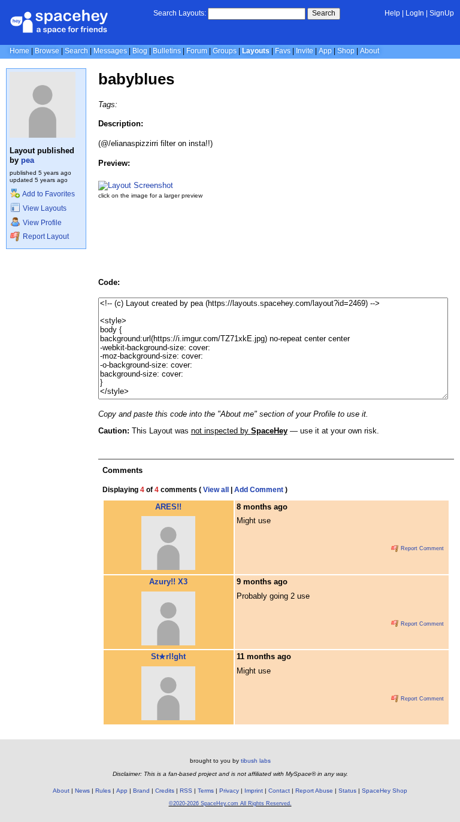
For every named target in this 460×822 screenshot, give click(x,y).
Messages (110, 51)
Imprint (253, 790)
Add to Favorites (48, 194)
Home (19, 51)
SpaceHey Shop (384, 790)
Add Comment (258, 490)
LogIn (414, 13)
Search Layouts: (179, 13)
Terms (206, 790)
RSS (186, 790)
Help (392, 13)
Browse (47, 51)
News (82, 790)
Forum (196, 51)
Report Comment (421, 548)
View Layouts (43, 208)
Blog (139, 51)
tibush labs (256, 760)
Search (323, 13)
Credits (164, 790)
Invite (304, 51)
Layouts (256, 51)
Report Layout (45, 236)
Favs (282, 51)
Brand (141, 790)
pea (27, 160)
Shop (346, 51)
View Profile (41, 223)
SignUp (441, 13)
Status (347, 790)
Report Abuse (314, 790)
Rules (103, 790)
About (369, 51)
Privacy (229, 790)
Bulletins (167, 51)
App (325, 51)
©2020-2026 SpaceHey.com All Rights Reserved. (230, 803)
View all (216, 490)
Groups (225, 51)
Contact (279, 790)
